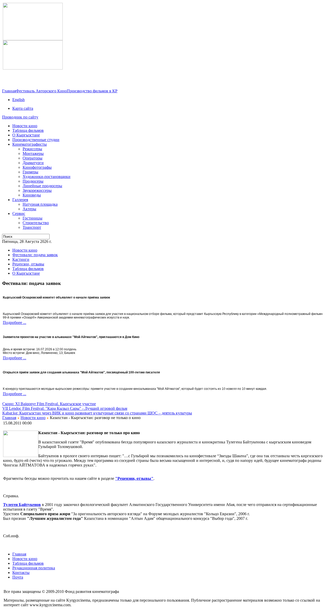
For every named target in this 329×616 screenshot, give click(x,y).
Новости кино (33, 417)
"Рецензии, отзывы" (134, 478)
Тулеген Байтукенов (22, 504)
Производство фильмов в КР (92, 91)
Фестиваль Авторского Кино (41, 91)
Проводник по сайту (20, 117)
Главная (9, 91)
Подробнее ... (14, 322)
